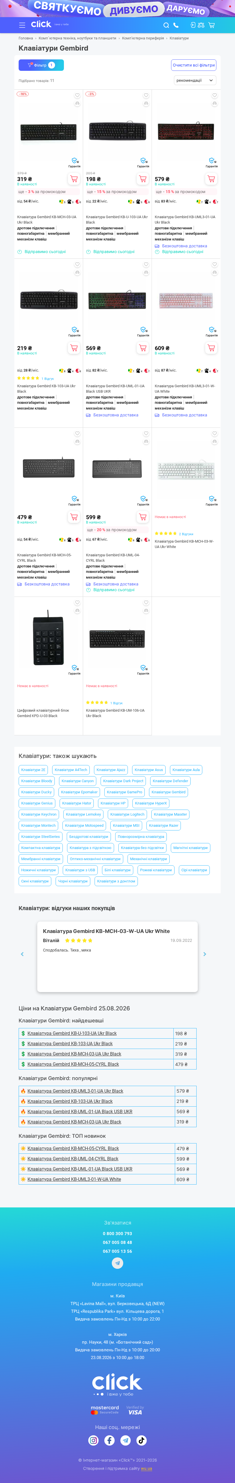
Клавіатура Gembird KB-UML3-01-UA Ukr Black (185, 220)
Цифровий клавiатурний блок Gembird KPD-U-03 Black (43, 713)
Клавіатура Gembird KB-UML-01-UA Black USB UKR (115, 389)
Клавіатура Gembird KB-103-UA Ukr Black (46, 389)
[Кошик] (74, 179)
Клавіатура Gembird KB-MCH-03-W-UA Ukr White (184, 544)
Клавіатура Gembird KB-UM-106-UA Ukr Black (115, 713)
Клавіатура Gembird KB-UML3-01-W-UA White (185, 389)
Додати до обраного (77, 95)
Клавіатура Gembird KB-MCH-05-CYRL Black (44, 558)
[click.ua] (50, 25)
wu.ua (146, 1468)
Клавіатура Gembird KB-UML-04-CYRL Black (113, 558)
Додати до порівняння (77, 103)
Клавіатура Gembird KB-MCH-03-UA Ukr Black (46, 220)
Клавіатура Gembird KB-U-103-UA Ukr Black (117, 220)
